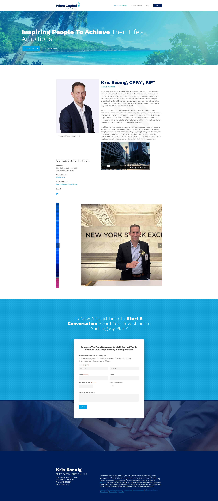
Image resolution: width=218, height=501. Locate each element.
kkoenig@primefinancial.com (66, 184)
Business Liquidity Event (124, 358)
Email (83, 375)
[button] (31, 48)
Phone (112, 375)
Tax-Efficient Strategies (106, 358)
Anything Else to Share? (87, 392)
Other (109, 361)
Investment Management (88, 358)
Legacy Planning (99, 361)
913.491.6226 (60, 177)
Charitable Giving (86, 361)
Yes (113, 386)
